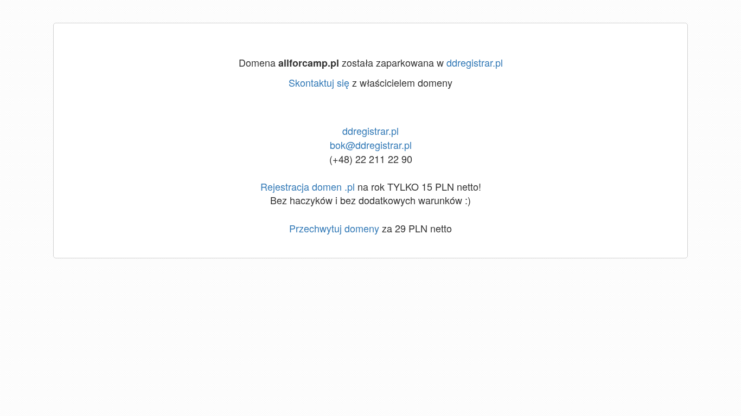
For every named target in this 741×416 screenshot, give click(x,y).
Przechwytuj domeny (334, 228)
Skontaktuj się (319, 82)
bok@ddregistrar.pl (371, 145)
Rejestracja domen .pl (307, 186)
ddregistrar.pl (474, 62)
